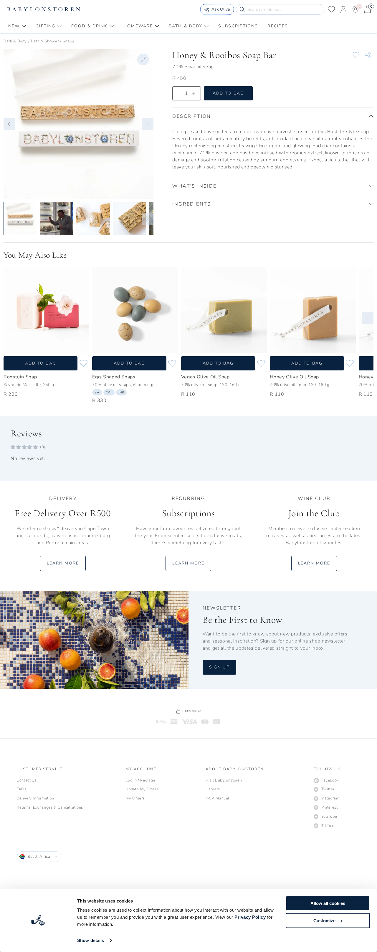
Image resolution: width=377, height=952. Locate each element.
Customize (324, 920)
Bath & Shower (45, 41)
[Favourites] (331, 9)
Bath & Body (15, 41)
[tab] (17, 26)
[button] (9, 124)
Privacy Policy (250, 917)
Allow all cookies (327, 903)
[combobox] (39, 856)
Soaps (68, 41)
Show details (90, 940)
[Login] (343, 9)
